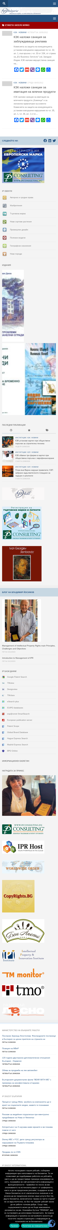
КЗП (28, 452)
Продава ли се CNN (11, 1152)
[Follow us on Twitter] (54, 140)
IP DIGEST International (14, 1165)
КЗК (15, 32)
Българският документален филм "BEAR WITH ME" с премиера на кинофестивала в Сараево (26, 1081)
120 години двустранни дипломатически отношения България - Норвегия (26, 1059)
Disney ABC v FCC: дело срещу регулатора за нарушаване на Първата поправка (23, 1141)
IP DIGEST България (12, 1096)
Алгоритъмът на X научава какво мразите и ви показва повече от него (27, 1128)
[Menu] (54, 3)
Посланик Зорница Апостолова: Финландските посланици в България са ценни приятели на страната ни (29, 1037)
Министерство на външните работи (21, 1030)
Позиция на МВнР (10, 1048)
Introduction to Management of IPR (17, 658)
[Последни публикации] (11, 431)
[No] (54, 1198)
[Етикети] (47, 431)
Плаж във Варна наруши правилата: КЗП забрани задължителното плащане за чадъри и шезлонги (34, 473)
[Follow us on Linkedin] (49, 140)
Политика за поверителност (35, 1226)
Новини (22, 32)
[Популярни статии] (29, 431)
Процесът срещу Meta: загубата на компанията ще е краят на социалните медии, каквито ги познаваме (26, 1103)
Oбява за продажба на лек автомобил (19, 1070)
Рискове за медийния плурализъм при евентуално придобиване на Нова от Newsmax (25, 1116)
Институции (20, 437)
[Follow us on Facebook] (45, 140)
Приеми (14, 1226)
